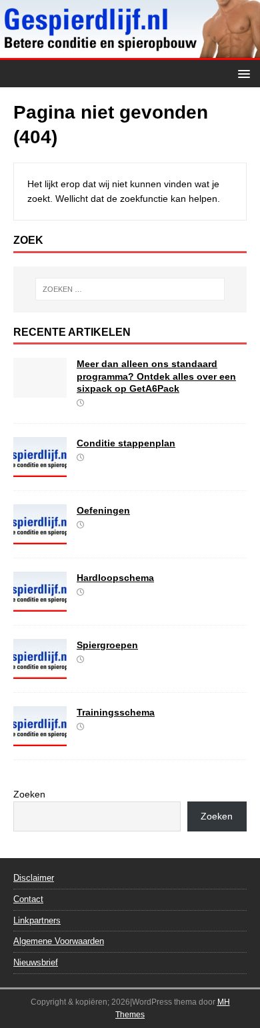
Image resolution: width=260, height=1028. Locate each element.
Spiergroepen (107, 645)
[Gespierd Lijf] (130, 52)
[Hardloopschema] (40, 603)
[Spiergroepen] (40, 671)
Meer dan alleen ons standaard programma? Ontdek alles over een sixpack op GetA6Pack (156, 375)
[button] (242, 73)
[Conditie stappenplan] (40, 469)
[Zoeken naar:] (130, 289)
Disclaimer (33, 878)
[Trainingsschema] (40, 738)
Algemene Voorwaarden (58, 941)
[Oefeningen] (40, 536)
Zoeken (29, 794)
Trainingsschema (116, 712)
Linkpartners (37, 920)
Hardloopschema (115, 577)
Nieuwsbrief (35, 962)
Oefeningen (103, 510)
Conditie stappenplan (126, 443)
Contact (28, 899)
